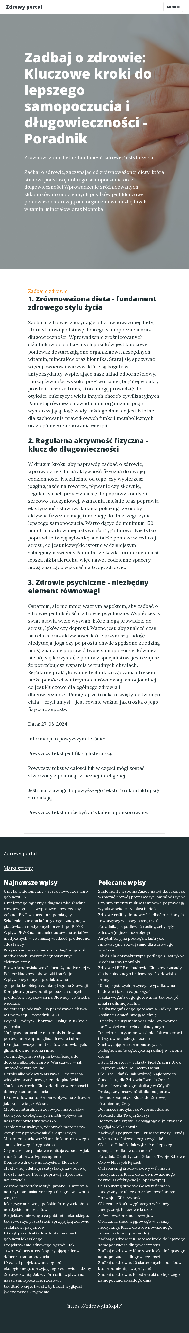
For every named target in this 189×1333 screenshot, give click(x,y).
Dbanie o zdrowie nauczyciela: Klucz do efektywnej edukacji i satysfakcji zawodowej (45, 1165)
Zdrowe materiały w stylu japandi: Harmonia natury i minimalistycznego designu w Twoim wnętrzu (46, 1191)
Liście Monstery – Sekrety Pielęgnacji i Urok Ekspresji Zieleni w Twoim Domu (139, 1065)
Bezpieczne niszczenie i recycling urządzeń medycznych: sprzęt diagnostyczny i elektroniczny (44, 956)
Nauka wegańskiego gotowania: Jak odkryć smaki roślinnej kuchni (138, 1000)
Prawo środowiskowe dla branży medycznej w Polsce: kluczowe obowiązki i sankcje (47, 970)
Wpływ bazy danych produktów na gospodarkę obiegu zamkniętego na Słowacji (46, 982)
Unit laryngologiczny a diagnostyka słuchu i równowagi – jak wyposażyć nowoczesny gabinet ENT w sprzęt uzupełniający (44, 908)
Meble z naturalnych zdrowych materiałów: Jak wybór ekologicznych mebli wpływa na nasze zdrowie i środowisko (44, 1115)
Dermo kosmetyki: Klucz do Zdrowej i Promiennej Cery (133, 1100)
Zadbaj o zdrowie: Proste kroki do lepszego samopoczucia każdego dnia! (139, 1277)
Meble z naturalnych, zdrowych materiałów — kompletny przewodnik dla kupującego (47, 1129)
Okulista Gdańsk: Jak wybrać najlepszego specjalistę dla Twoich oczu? (136, 1147)
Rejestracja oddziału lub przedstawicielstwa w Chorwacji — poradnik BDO (45, 1012)
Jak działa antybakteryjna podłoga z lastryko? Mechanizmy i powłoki (141, 958)
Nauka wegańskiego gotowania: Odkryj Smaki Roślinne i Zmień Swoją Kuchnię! (141, 1012)
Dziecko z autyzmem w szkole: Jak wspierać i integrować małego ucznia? (140, 1035)
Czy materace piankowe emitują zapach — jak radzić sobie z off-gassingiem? (46, 1153)
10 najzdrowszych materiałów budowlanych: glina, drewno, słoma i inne (45, 1047)
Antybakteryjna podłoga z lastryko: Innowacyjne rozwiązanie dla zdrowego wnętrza (135, 944)
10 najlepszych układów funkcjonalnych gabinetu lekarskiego (40, 1236)
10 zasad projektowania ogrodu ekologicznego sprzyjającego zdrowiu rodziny (47, 1265)
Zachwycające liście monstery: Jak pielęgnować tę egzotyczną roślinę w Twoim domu (140, 1050)
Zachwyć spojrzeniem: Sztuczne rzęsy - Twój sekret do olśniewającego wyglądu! (141, 1135)
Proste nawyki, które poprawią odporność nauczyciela (43, 1177)
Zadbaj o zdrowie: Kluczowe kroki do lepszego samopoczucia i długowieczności (141, 1241)
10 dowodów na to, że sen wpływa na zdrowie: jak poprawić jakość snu (47, 1100)
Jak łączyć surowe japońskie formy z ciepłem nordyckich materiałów (46, 1206)
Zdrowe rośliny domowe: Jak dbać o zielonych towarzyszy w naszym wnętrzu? (141, 917)
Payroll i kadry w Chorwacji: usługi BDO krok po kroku (45, 1023)
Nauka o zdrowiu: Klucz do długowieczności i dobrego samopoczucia (46, 1088)
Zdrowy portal (24, 6)
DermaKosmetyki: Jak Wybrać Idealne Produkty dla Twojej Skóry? (133, 1112)
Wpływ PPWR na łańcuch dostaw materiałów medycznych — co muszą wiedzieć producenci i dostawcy (47, 938)
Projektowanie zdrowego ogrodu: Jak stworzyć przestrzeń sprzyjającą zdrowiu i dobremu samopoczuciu (44, 1250)
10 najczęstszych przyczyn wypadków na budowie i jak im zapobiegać (136, 988)
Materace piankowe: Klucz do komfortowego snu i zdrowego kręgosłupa (46, 1141)
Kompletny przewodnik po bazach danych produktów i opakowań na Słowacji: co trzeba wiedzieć (47, 997)
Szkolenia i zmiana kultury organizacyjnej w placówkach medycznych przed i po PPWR (45, 923)
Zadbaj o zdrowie (48, 291)
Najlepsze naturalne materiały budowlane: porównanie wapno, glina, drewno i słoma (43, 1035)
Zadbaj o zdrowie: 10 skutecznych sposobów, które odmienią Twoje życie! (140, 1265)
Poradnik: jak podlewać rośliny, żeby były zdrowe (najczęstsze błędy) (136, 929)
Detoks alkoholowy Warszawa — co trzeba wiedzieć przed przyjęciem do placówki (43, 1076)
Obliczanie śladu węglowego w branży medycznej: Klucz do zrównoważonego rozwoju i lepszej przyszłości (135, 1227)
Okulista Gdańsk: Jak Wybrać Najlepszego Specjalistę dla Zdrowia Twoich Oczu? (137, 1076)
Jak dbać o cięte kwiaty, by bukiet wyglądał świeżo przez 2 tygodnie (43, 1289)
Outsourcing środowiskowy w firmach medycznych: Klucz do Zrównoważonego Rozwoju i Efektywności (136, 1191)
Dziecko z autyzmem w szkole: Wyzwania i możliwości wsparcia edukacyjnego (137, 1023)
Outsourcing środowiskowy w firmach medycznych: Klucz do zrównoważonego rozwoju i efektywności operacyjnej (136, 1174)
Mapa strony (18, 868)
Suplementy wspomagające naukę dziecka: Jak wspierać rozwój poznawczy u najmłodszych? (141, 894)
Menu (172, 7)
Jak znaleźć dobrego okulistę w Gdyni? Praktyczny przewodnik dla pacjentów (134, 1088)
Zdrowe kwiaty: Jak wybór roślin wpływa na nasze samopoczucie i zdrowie (44, 1277)
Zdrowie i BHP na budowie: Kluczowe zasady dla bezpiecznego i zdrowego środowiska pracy (140, 973)
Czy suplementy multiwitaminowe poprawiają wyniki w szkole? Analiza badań (141, 905)
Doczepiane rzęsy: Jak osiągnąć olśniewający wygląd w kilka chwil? (140, 1124)
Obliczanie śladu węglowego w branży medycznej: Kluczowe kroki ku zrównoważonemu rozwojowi (133, 1209)
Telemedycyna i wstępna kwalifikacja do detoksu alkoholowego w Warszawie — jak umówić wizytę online (43, 1062)
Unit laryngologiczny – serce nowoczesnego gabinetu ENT (46, 894)
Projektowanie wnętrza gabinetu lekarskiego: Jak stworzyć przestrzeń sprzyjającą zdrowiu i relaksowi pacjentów (46, 1221)
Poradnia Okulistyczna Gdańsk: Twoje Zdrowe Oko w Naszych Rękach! (141, 1159)
